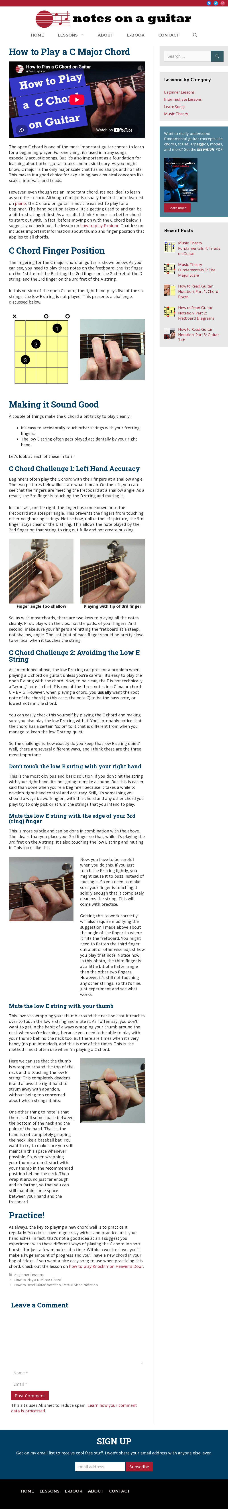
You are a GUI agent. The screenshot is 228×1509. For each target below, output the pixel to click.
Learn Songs (174, 106)
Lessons (68, 35)
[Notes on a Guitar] (114, 18)
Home (37, 35)
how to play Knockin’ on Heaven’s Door (106, 1266)
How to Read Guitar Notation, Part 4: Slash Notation (56, 1285)
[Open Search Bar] (195, 35)
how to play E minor (99, 225)
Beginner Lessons (29, 1274)
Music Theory (176, 113)
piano (20, 203)
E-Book (136, 35)
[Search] (217, 56)
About (105, 35)
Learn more (177, 208)
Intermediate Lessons (183, 99)
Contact (168, 35)
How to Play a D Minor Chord (37, 1279)
